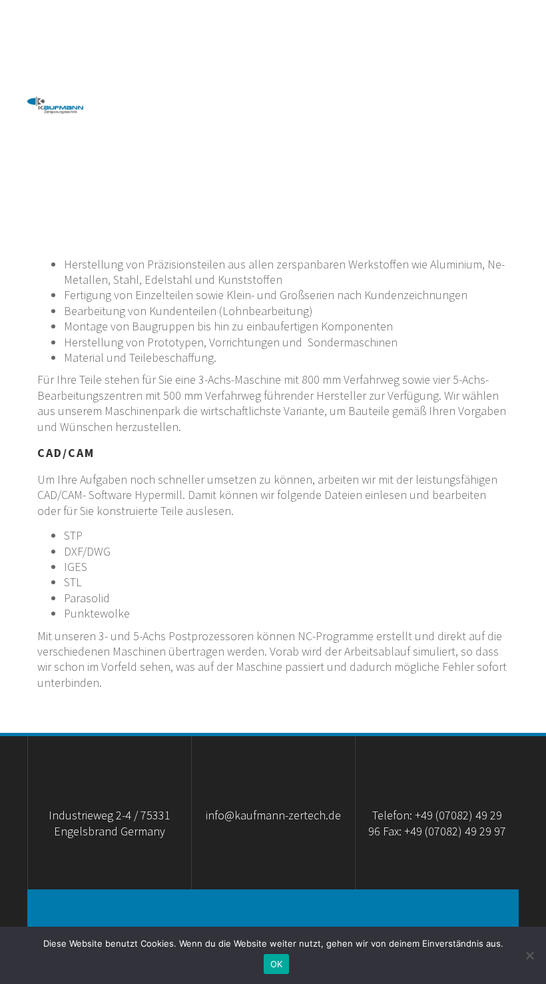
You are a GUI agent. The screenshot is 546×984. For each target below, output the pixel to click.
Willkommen (176, 26)
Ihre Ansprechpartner (305, 79)
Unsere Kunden (457, 79)
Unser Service (158, 79)
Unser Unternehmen (309, 26)
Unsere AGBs (192, 131)
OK (276, 964)
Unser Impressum (313, 131)
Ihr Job (485, 184)
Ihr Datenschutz (451, 131)
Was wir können (455, 26)
